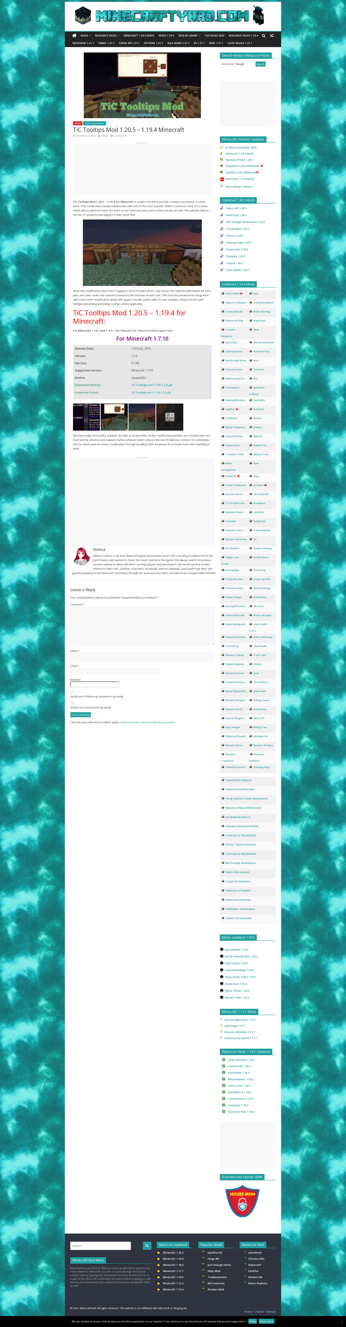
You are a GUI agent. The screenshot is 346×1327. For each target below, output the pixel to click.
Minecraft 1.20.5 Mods (139, 35)
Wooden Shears (235, 512)
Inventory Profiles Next (240, 789)
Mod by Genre (187, 35)
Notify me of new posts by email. (90, 707)
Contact (259, 1311)
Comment (77, 604)
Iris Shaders (232, 548)
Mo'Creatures (217, 1283)
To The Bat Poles (235, 503)
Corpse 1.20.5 (234, 263)
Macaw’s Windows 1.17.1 (240, 1032)
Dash (256, 463)
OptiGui (257, 436)
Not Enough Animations (240, 863)
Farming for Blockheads (241, 853)
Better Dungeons (235, 427)
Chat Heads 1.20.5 (237, 270)
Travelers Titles (235, 454)
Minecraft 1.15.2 (173, 1283)
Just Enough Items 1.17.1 (240, 1019)
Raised (257, 418)
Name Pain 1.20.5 (237, 249)
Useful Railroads (235, 615)
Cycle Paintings (262, 588)
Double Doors (261, 557)
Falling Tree (260, 727)
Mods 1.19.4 (166, 35)
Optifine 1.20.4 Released (241, 172)
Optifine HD (215, 1252)
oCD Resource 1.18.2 (240, 1098)
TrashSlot (231, 418)
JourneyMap (232, 570)
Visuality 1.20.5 (235, 256)
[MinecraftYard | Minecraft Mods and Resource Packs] (171, 8)
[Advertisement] (142, 169)
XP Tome (258, 606)
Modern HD (255, 1277)
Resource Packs (106, 35)
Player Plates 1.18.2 (237, 990)
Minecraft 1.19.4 (173, 1258)
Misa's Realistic (258, 1283)
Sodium (257, 427)
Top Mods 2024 (214, 35)
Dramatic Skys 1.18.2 (241, 1111)
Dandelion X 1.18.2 (239, 1092)
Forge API (214, 1258)
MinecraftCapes (262, 615)
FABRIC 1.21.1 (106, 43)
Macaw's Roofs (234, 709)
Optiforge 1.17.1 (235, 1026)
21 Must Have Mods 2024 (240, 147)
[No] (341, 1321)
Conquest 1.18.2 (238, 1105)
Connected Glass (235, 682)
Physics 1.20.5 (234, 235)
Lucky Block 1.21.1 (240, 43)
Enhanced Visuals (235, 736)
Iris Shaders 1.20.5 (237, 229)
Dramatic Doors (234, 530)
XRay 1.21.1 (216, 43)
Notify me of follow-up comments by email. (96, 696)
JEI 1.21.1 (199, 43)
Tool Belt (231, 521)
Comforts (258, 512)
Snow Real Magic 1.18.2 (239, 970)
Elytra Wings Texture (239, 186)
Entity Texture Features (241, 844)
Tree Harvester (234, 588)
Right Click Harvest (238, 872)
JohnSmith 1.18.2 (238, 1072)
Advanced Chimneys (238, 899)
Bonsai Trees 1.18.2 (237, 997)
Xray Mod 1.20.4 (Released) (243, 166)
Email (74, 666)
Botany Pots (260, 445)
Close (252, 1321)
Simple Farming (262, 548)
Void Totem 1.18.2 (236, 963)
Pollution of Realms (238, 890)
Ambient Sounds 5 (236, 767)
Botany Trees (261, 454)
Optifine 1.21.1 (153, 43)
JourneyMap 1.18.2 (236, 949)
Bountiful (258, 409)
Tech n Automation (94, 123)
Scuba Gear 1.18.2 (236, 984)
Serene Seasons (235, 673)
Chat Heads (260, 646)
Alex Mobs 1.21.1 (178, 43)
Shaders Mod (216, 1289)
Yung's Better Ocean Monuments (246, 798)
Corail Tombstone (236, 485)
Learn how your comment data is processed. (147, 722)
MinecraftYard (88, 1308)
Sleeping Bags (261, 767)
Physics (257, 664)
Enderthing (259, 597)
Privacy (248, 1311)
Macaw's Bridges (235, 700)
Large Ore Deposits (238, 881)
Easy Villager (233, 727)
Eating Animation (235, 637)
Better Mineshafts (236, 691)
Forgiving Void (261, 579)
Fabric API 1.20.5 (236, 208)
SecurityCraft (261, 494)
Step (256, 476)
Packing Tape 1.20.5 (238, 242)
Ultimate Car (260, 736)
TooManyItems (217, 1277)
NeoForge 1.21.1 (83, 43)
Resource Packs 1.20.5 (239, 159)
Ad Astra (258, 485)
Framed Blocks (261, 530)
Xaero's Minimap (262, 637)
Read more (267, 1321)
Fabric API (258, 718)
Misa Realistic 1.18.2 (240, 1079)
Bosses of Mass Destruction (243, 807)
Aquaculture (233, 445)
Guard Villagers (235, 718)
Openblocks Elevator (239, 780)
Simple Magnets (235, 664)
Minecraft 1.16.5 (173, 1277)
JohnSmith (255, 1252)
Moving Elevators (235, 606)
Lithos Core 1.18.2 (239, 1085)
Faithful (254, 1271)
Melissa (104, 135)
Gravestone (260, 709)
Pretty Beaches (234, 579)
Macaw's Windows (236, 539)
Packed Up (259, 570)
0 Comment (120, 135)
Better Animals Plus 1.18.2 (241, 956)
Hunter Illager (234, 597)
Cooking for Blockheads (241, 835)
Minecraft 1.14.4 (173, 1289)
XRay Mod (215, 1271)
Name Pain (259, 691)
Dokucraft (254, 1265)
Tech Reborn (260, 682)
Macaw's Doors (234, 494)
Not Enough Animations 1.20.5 (245, 222)
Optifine (230, 409)
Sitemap (271, 1311)
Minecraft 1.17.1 (173, 1271)
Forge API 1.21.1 (129, 43)
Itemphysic (259, 503)
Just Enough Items (219, 1265)
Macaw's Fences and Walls (242, 826)
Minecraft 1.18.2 (173, 1265)
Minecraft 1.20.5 (173, 1252)
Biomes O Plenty (235, 655)
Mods (84, 35)
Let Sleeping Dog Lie (237, 817)
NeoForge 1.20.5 (236, 215)
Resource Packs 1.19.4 (243, 35)
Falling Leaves (261, 700)
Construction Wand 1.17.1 (241, 1038)
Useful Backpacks (235, 624)
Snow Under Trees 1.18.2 (240, 977)
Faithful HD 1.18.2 (239, 1066)
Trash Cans (259, 655)
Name (75, 651)
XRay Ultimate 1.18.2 (241, 1059)
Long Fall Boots (234, 436)
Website (75, 679)
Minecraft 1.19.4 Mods (240, 179)
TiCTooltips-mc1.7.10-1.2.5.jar (151, 385)
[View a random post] (272, 35)
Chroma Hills (256, 1258)
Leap (256, 673)
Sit (254, 539)
